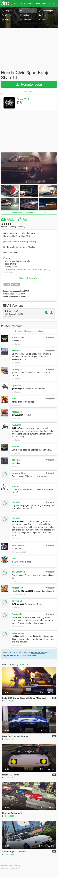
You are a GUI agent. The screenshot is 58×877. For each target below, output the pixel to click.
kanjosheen (17, 587)
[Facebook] (18, 102)
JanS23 (15, 446)
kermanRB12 (18, 545)
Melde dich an (38, 652)
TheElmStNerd (18, 571)
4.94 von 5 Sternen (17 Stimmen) (13, 226)
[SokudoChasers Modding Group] (19, 241)
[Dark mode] (50, 3)
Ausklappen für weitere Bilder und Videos (29, 212)
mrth (14, 398)
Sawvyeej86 (17, 614)
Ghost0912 (23, 99)
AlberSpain (17, 369)
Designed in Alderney (10, 865)
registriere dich (10, 655)
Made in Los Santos (10, 868)
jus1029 (15, 486)
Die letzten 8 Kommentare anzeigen (29, 331)
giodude (16, 502)
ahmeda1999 (18, 337)
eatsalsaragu (18, 632)
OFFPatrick (17, 601)
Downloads (11, 220)
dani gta (16, 459)
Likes (25, 220)
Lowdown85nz (19, 473)
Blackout (16, 350)
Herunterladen (31, 84)
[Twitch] (21, 102)
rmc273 (15, 558)
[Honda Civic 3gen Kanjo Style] (29, 167)
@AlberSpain (18, 388)
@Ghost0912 (18, 521)
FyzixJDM (16, 385)
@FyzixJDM (17, 415)
